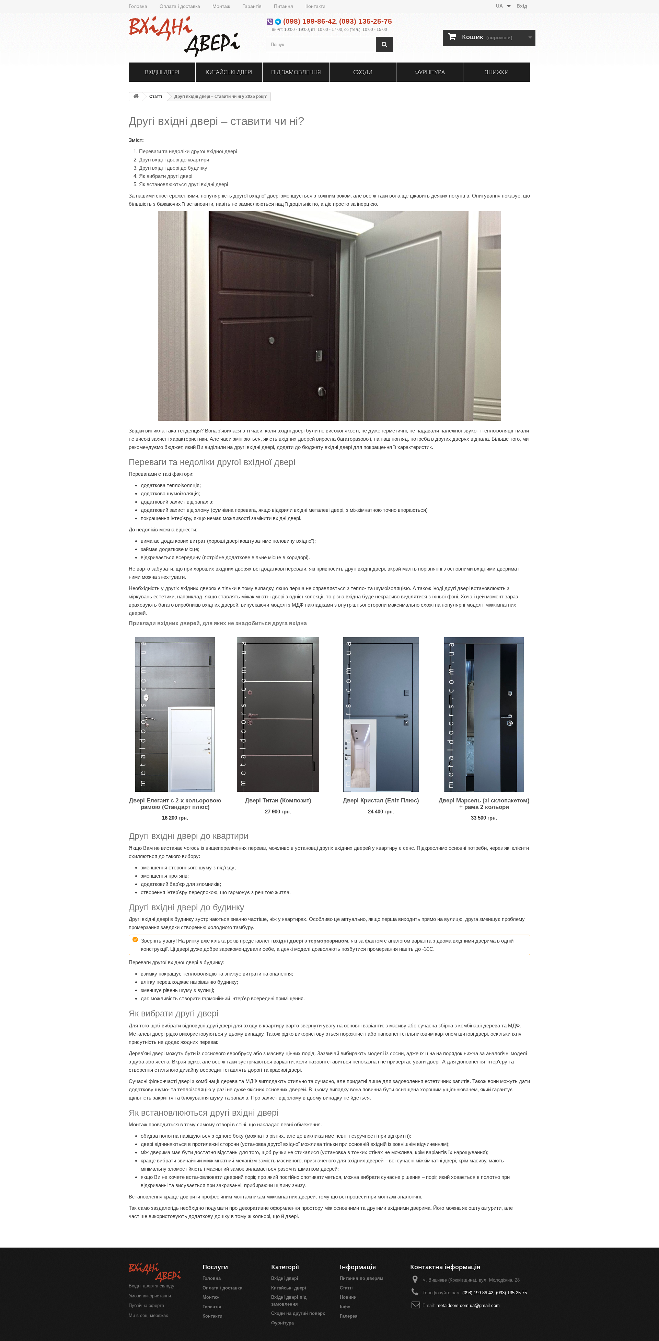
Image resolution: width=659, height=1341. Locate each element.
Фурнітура (430, 72)
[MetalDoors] (192, 36)
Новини (348, 1297)
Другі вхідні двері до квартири (174, 159)
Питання (283, 6)
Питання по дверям (361, 1278)
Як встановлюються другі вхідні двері (183, 184)
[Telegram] (278, 21)
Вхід (522, 6)
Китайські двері (229, 72)
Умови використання (150, 1295)
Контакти (315, 6)
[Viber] (270, 21)
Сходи (362, 72)
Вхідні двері (162, 72)
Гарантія (252, 6)
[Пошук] (384, 44)
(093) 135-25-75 (365, 21)
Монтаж (221, 6)
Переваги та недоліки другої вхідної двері (188, 151)
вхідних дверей (297, 439)
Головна (138, 6)
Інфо (345, 1306)
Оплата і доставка (180, 6)
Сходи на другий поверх (298, 1313)
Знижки (497, 72)
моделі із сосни (386, 1053)
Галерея (349, 1316)
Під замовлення (296, 72)
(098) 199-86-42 (309, 21)
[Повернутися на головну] (135, 96)
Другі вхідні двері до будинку (173, 168)
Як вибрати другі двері (165, 176)
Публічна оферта (146, 1305)
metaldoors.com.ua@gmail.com (468, 1305)
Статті (155, 96)
